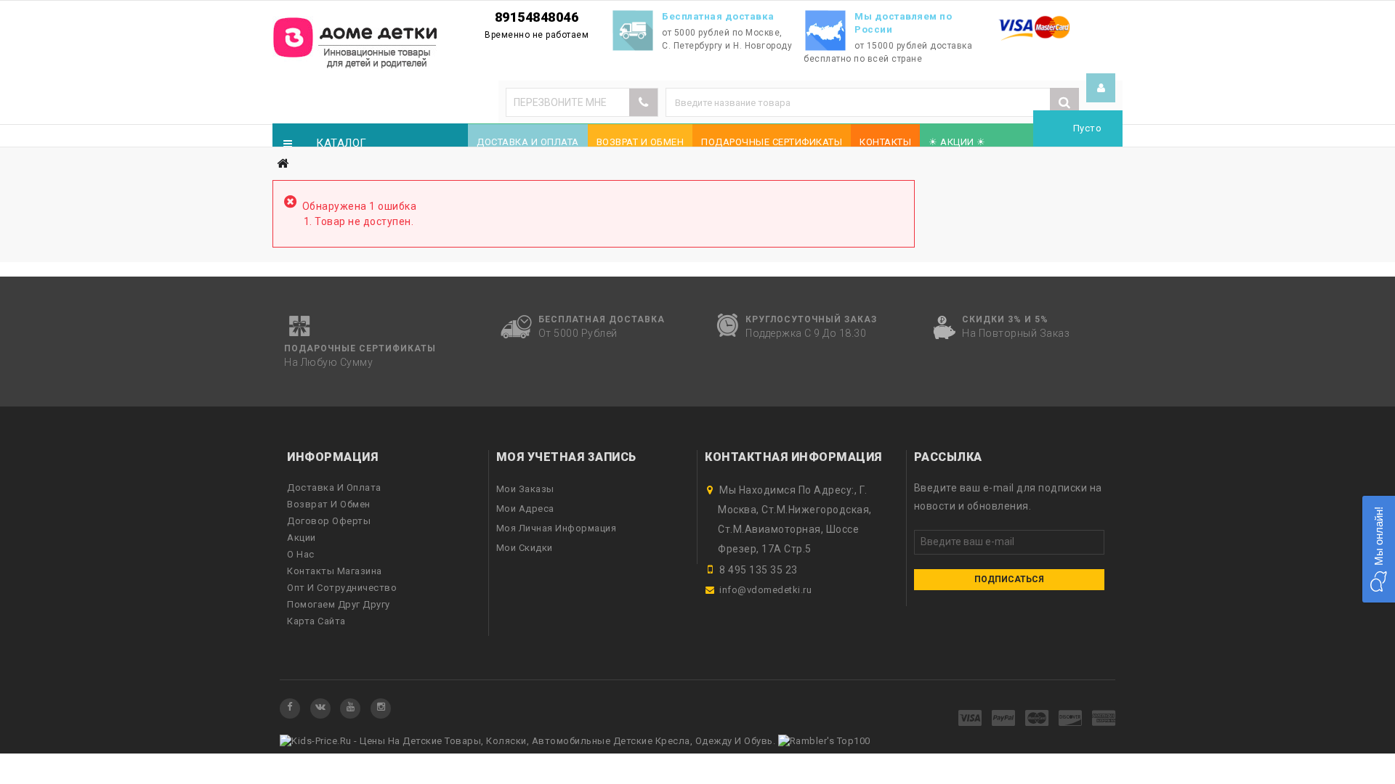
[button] (1378, 549)
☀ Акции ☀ (957, 141)
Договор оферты (329, 520)
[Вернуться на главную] (282, 164)
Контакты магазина (334, 570)
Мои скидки (524, 547)
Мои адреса (525, 508)
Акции (301, 537)
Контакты (885, 141)
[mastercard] (1037, 719)
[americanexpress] (1104, 719)
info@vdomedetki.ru (765, 589)
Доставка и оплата (528, 141)
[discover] (1071, 719)
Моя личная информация (556, 528)
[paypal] (1004, 719)
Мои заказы (525, 488)
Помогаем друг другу (338, 604)
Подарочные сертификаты (771, 141)
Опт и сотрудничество (342, 587)
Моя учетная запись (566, 457)
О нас (301, 554)
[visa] (970, 719)
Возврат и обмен (640, 141)
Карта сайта (316, 621)
